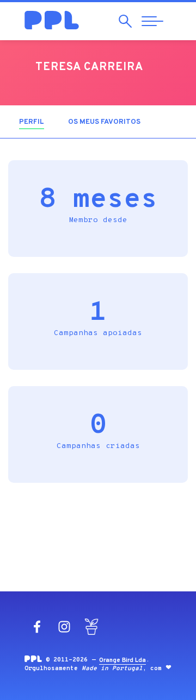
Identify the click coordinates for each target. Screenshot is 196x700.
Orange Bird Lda (122, 660)
